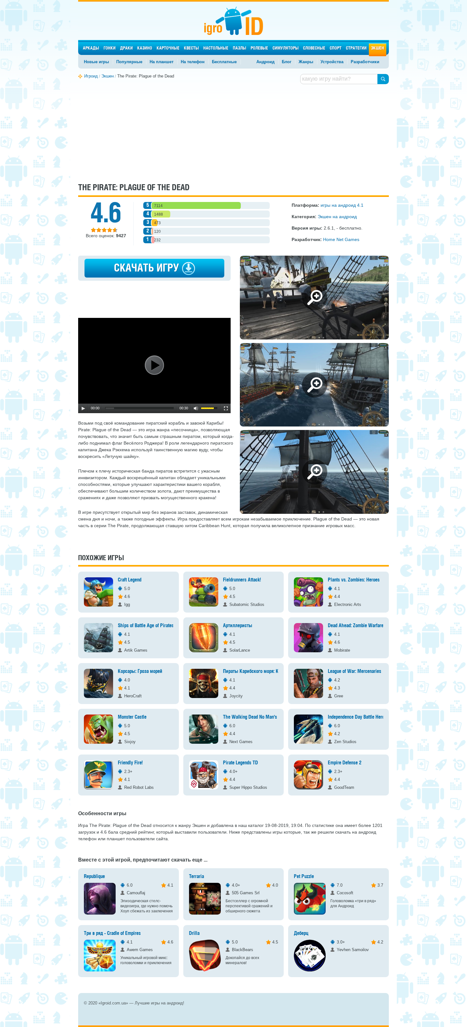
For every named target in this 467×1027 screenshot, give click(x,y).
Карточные (168, 48)
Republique (94, 876)
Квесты (191, 48)
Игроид (233, 21)
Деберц (301, 933)
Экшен (377, 48)
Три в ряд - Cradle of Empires (112, 933)
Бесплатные (224, 61)
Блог (286, 61)
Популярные (129, 61)
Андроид (265, 61)
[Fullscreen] (225, 408)
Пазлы (239, 48)
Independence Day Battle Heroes (358, 717)
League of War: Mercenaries (354, 671)
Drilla (194, 933)
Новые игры (96, 61)
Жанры (306, 61)
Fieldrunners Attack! (242, 580)
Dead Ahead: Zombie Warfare (355, 625)
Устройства (332, 61)
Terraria (196, 876)
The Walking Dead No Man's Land (255, 717)
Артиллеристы (237, 625)
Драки (126, 48)
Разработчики (365, 61)
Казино (144, 48)
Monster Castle (132, 717)
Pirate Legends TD (240, 763)
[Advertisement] (233, 132)
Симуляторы (286, 48)
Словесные (314, 48)
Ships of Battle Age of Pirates (146, 625)
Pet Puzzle (304, 876)
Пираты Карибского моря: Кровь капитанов (266, 671)
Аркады (91, 48)
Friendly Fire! (130, 763)
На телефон (193, 61)
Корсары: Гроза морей (140, 671)
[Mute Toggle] (196, 408)
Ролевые (259, 48)
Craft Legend (129, 580)
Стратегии (356, 48)
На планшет (161, 61)
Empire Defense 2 (345, 763)
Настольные (215, 48)
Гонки (110, 48)
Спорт (336, 48)
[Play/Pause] (83, 408)
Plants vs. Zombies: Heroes (354, 580)
